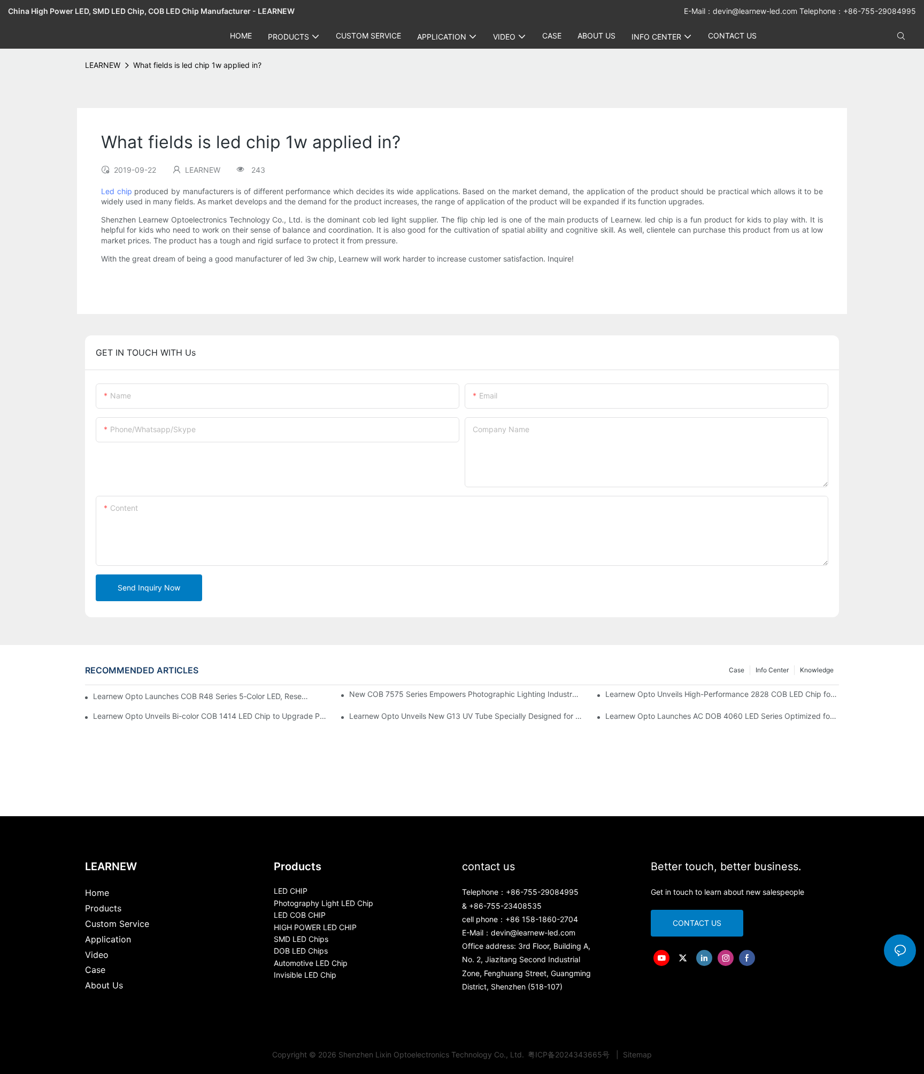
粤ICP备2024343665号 (570, 1054)
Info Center (772, 670)
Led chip (116, 191)
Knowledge (817, 670)
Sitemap (636, 1054)
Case (736, 670)
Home (97, 892)
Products (103, 908)
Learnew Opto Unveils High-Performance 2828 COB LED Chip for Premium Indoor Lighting (722, 694)
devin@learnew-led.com (756, 11)
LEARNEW (102, 65)
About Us (104, 985)
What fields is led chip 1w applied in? (197, 65)
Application (108, 939)
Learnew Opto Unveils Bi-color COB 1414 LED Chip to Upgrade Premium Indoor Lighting (210, 715)
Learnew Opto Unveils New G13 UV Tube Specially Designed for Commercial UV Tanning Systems (466, 715)
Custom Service (117, 923)
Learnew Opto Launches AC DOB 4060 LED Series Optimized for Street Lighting (722, 715)
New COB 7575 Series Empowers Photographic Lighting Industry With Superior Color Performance (466, 694)
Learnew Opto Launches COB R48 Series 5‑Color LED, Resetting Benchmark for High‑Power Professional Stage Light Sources (201, 696)
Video (97, 954)
